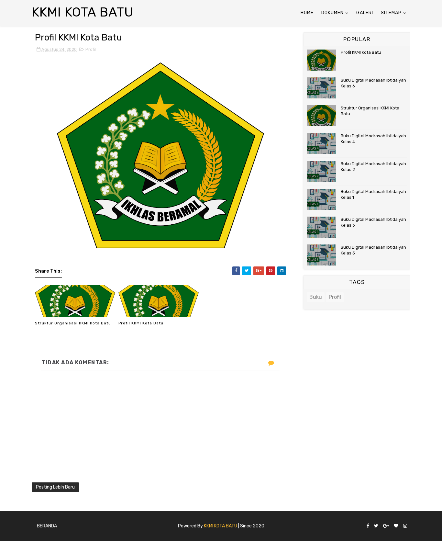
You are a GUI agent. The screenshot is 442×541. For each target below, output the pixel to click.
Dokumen (332, 13)
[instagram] (405, 526)
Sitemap (391, 13)
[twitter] (376, 526)
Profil (90, 49)
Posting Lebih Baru (55, 487)
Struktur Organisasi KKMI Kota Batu (73, 323)
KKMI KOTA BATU (220, 526)
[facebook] (368, 526)
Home (307, 13)
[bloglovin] (396, 526)
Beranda (47, 526)
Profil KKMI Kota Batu (140, 323)
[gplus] (386, 526)
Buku (315, 297)
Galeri (364, 13)
